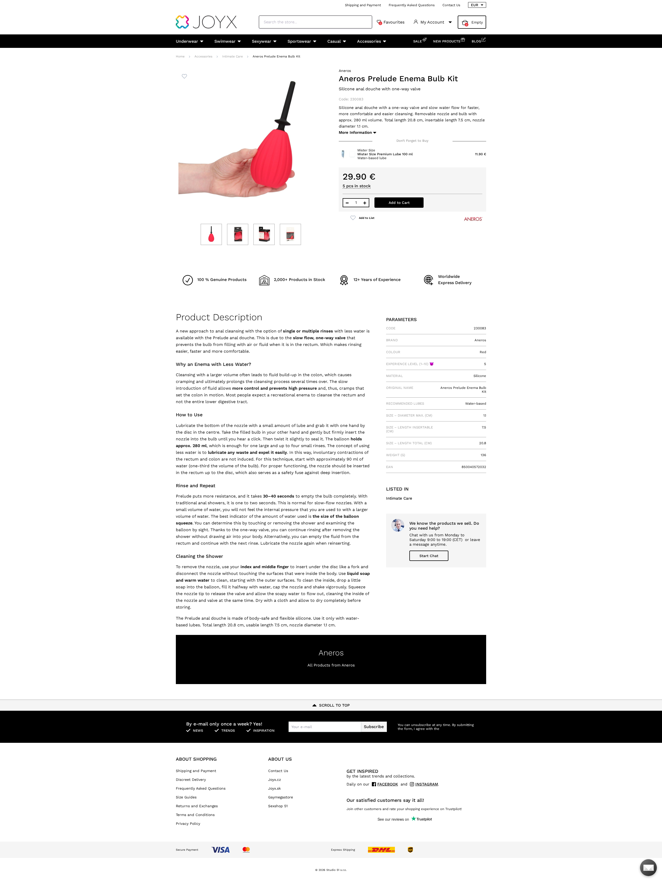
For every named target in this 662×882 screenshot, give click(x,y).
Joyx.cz (274, 779)
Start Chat (428, 556)
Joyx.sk (274, 788)
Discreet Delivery (191, 779)
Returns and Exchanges (197, 806)
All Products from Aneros (331, 665)
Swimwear (225, 41)
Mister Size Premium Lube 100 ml (385, 154)
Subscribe (374, 726)
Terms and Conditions (195, 815)
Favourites (392, 22)
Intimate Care (232, 56)
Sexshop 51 (278, 806)
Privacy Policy (188, 823)
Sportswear (299, 41)
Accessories (369, 41)
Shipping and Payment (363, 5)
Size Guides (186, 797)
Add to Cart (399, 203)
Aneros (345, 71)
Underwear (187, 41)
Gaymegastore (280, 797)
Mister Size (366, 150)
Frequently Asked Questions (412, 5)
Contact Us (451, 5)
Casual (334, 41)
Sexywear (261, 41)
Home (180, 56)
